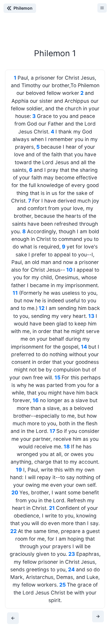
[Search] (64, 10)
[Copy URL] (89, 10)
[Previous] (13, 618)
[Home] (51, 10)
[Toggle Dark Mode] (76, 10)
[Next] (98, 616)
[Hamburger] (102, 8)
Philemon (23, 8)
